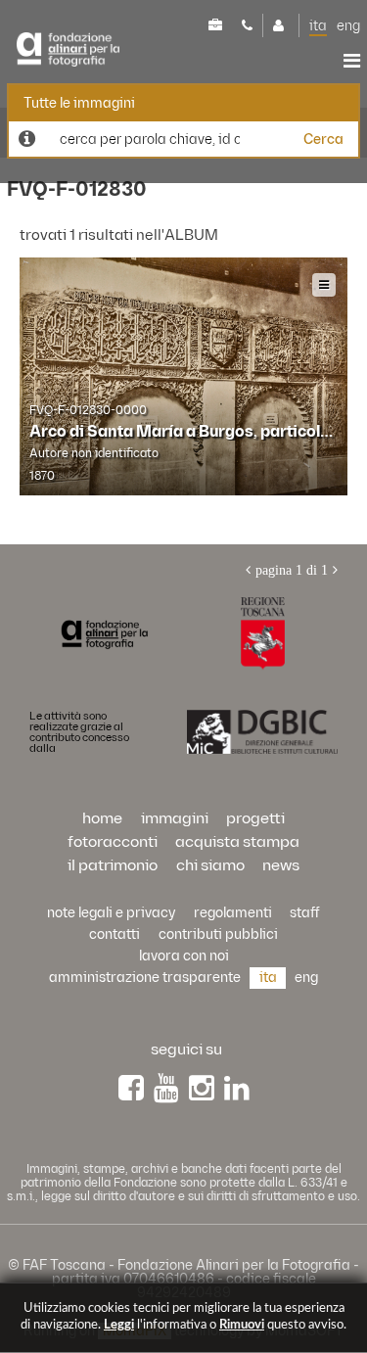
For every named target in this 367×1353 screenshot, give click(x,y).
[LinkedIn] (236, 1088)
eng (348, 26)
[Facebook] (131, 1088)
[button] (311, 1267)
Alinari (68, 49)
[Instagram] (201, 1088)
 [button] (352, 60)
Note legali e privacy (111, 913)
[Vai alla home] (103, 633)
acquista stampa (237, 842)
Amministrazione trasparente (145, 977)
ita (318, 26)
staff (305, 913)
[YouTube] (166, 1088)
